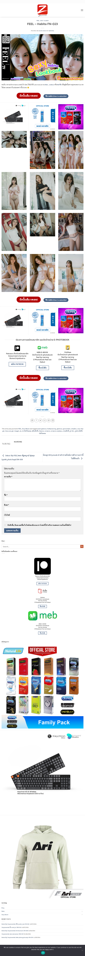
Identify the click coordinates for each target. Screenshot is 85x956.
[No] (82, 951)
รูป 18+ (72, 431)
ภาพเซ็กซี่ (66, 431)
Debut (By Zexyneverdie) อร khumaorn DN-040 (15, 930)
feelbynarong (51, 429)
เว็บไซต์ (7, 515)
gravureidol (66, 429)
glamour (59, 429)
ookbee (51, 84)
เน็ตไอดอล (42, 433)
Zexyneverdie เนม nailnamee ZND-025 (13, 934)
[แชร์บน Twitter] (40, 420)
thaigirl (16, 431)
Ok (43, 953)
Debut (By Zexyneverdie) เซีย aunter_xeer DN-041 (15, 924)
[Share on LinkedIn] (53, 420)
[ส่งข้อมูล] (81, 546)
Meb (46, 84)
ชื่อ (5, 495)
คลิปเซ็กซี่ (35, 431)
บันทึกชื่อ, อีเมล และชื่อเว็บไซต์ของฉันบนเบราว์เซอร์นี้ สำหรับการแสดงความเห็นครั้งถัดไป (39, 525)
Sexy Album (44, 21)
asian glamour (42, 429)
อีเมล (6, 505)
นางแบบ (47, 431)
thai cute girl (9, 431)
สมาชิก (59, 84)
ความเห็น (8, 476)
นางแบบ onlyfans (56, 431)
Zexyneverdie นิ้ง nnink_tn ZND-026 (11, 927)
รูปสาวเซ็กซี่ (78, 431)
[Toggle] (82, 911)
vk (20, 431)
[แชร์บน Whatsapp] (32, 420)
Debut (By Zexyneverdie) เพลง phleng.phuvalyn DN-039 (17, 937)
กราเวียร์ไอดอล (26, 431)
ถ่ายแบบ (41, 431)
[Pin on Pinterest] (48, 420)
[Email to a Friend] (44, 420)
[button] (82, 10)
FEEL (38, 21)
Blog (3, 908)
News (3, 911)
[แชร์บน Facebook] (36, 420)
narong (51, 31)
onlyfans (74, 429)
